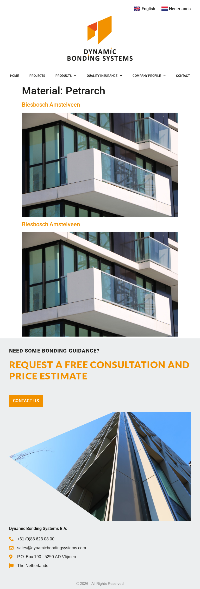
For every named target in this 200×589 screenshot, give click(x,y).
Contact (183, 76)
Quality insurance (102, 76)
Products (63, 76)
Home (14, 76)
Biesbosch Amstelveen (51, 104)
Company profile (147, 76)
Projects (37, 76)
